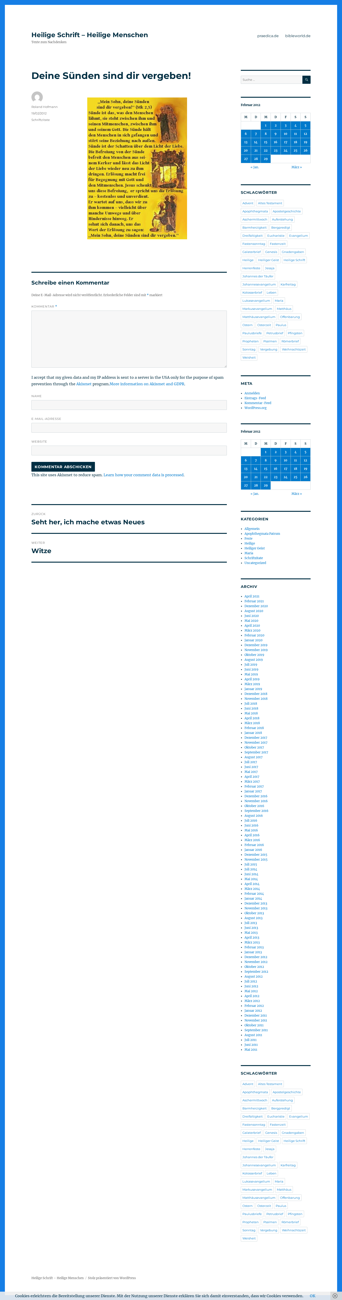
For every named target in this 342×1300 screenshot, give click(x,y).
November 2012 (256, 962)
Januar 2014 (253, 899)
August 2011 (253, 1035)
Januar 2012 (253, 1011)
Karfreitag (288, 284)
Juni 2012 (251, 986)
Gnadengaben (293, 252)
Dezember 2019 (256, 645)
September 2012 (256, 972)
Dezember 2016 (256, 796)
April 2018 (252, 718)
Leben (271, 292)
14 (256, 142)
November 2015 (256, 860)
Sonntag (248, 349)
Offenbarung (290, 317)
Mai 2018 (251, 713)
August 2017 (254, 757)
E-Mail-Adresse (46, 419)
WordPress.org (256, 408)
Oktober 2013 (254, 913)
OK (312, 1296)
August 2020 (254, 611)
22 (266, 150)
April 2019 (252, 679)
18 (295, 142)
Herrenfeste (251, 268)
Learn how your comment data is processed (144, 475)
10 (285, 134)
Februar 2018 (254, 728)
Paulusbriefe (252, 333)
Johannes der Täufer (257, 276)
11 (295, 134)
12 (305, 134)
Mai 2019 (251, 674)
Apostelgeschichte (287, 211)
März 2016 (252, 840)
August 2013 (253, 918)
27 (246, 159)
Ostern (247, 325)
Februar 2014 (254, 894)
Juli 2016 (251, 821)
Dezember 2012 (256, 957)
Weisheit (249, 357)
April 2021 (252, 596)
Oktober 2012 (254, 967)
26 (306, 150)
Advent (247, 203)
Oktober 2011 (254, 1025)
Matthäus (284, 309)
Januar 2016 (253, 850)
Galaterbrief (251, 252)
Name (36, 396)
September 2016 (256, 811)
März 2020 (252, 630)
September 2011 (256, 1030)
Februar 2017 (254, 786)
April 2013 (252, 938)
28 (256, 159)
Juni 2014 (251, 874)
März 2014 (252, 889)
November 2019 (256, 650)
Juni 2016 (251, 825)
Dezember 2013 (256, 903)
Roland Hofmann (44, 107)
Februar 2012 (254, 1006)
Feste (248, 539)
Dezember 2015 (256, 855)
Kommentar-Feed (258, 403)
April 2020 (252, 626)
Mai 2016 (251, 830)
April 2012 (252, 996)
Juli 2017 (251, 762)
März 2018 (252, 723)
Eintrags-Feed (255, 398)
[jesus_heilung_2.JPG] (157, 168)
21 (256, 150)
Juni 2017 (251, 767)
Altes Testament (270, 203)
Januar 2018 (253, 733)
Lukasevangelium (256, 300)
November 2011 (256, 1020)
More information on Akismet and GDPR (147, 384)
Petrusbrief (274, 333)
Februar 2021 (254, 601)
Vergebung (268, 349)
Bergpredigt (280, 227)
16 (275, 142)
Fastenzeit (278, 244)
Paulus (281, 325)
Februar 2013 (254, 947)
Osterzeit (264, 325)
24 (286, 150)
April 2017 (252, 777)
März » (297, 167)
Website (39, 441)
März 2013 (252, 942)
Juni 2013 (251, 928)
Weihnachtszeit (294, 349)
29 (266, 159)
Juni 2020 (252, 616)
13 (245, 142)
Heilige (248, 260)
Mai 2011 (251, 1050)
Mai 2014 (251, 879)
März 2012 (252, 1001)
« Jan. (255, 167)
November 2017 (256, 743)
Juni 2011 (251, 1045)
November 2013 (256, 908)
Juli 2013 (251, 923)
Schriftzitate (40, 120)
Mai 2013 (251, 933)
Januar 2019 (253, 689)
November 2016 (256, 801)
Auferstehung (282, 219)
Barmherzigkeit (254, 227)
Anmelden (252, 393)
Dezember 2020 (256, 606)
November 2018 (256, 699)
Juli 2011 (251, 1040)
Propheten (250, 341)
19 (305, 142)
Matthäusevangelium (258, 317)
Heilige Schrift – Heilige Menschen (89, 35)
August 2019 (254, 660)
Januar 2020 (253, 640)
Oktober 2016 (254, 806)
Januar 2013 (253, 952)
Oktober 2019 (254, 655)
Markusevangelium (257, 309)
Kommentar (44, 306)
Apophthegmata (255, 211)
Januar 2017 (253, 791)
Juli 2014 (251, 869)
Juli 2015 (251, 864)
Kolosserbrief (252, 292)
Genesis (271, 252)
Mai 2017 (251, 772)
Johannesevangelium (259, 284)
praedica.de (268, 36)
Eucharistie (276, 235)
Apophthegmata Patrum (262, 534)
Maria (279, 300)
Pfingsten (295, 333)
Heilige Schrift (294, 260)
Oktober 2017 (254, 747)
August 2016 (254, 816)
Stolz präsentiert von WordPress (112, 1278)
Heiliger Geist (268, 260)
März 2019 (252, 684)
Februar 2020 (254, 635)
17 (285, 142)
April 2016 (252, 835)
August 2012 (254, 977)
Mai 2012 (251, 991)
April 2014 (252, 884)
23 (275, 150)
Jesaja (270, 268)
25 (295, 150)
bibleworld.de (298, 36)
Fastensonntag (253, 244)
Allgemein (252, 529)
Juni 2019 (251, 669)
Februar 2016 (254, 845)
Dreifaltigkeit (252, 235)
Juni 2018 (251, 708)
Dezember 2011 (256, 1016)
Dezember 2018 (256, 694)
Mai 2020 (251, 621)
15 (265, 142)
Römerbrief (290, 341)
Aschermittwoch (254, 219)
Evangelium (298, 235)
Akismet (84, 384)
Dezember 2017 (256, 738)
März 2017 (252, 782)
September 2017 (256, 752)
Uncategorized (255, 563)
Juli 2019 (251, 665)
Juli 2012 (251, 981)
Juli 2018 (251, 704)
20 (246, 150)
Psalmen (270, 341)
